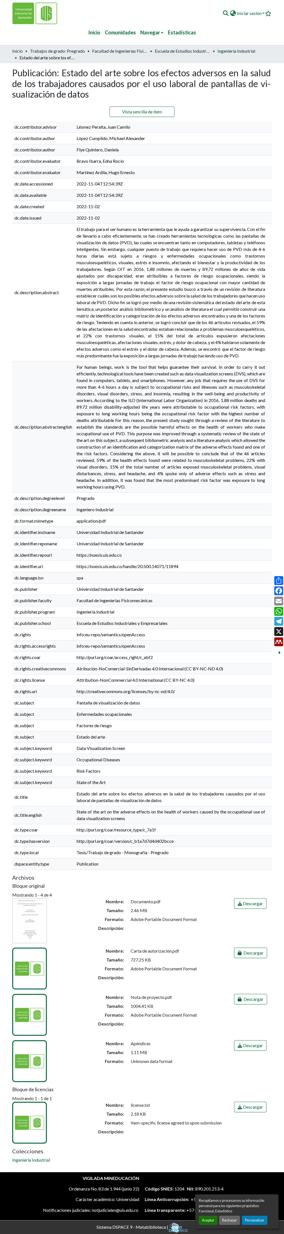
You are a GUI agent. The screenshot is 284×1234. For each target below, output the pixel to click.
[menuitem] (151, 33)
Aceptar (208, 1220)
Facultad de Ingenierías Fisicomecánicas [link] (120, 51)
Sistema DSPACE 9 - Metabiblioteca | (133, 1226)
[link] (250, 903)
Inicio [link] (17, 51)
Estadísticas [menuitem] (182, 32)
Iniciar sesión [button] (249, 13)
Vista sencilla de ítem (142, 111)
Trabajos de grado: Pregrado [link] (57, 51)
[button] (225, 13)
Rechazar (229, 1220)
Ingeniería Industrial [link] (236, 51)
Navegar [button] (150, 32)
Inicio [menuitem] (94, 32)
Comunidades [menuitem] (120, 32)
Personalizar (254, 1220)
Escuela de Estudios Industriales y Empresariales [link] (182, 51)
